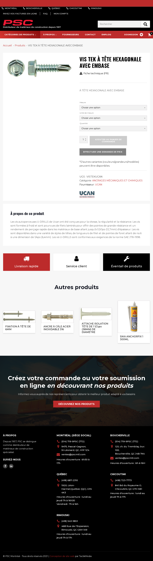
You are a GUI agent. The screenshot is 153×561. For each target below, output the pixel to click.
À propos (49, 34)
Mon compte (61, 13)
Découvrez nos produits (76, 404)
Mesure (83, 102)
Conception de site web (62, 556)
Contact (90, 34)
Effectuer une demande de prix (102, 152)
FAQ (45, 13)
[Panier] (150, 35)
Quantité (84, 123)
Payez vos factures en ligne (20, 13)
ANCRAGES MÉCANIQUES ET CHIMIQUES (117, 180)
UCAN (98, 184)
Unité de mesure (87, 113)
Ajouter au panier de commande (108, 140)
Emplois (106, 34)
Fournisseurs (70, 34)
